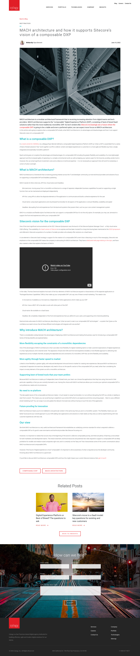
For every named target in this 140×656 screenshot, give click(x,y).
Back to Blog (24, 19)
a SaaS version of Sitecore (48, 229)
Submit (70, 603)
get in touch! (102, 458)
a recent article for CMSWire (30, 144)
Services (49, 7)
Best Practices (25, 23)
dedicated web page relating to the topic (99, 240)
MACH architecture (54, 471)
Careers (121, 3)
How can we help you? (49, 585)
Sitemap (113, 639)
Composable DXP (30, 471)
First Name (44, 562)
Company (90, 7)
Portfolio (62, 7)
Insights (102, 7)
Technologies (76, 7)
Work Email (76, 573)
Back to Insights (70, 533)
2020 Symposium (114, 229)
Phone (42, 573)
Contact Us (128, 3)
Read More (41, 525)
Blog (115, 3)
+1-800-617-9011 (124, 651)
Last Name (76, 562)
